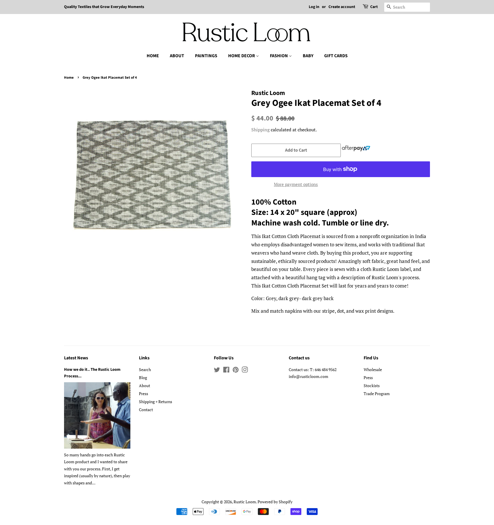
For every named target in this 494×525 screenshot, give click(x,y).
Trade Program (377, 393)
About (144, 385)
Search (145, 369)
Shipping (260, 129)
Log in (314, 7)
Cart (374, 7)
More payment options (296, 184)
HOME (153, 56)
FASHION (279, 56)
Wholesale (373, 369)
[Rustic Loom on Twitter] (217, 370)
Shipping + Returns (155, 401)
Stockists (372, 385)
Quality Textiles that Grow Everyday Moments (104, 7)
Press (143, 393)
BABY (308, 56)
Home (69, 77)
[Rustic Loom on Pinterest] (235, 370)
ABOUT (177, 56)
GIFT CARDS (336, 56)
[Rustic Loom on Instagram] (245, 370)
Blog (143, 377)
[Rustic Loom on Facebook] (226, 370)
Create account (341, 7)
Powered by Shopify (275, 501)
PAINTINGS (206, 56)
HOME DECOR (242, 56)
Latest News (76, 358)
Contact (146, 409)
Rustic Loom (245, 501)
